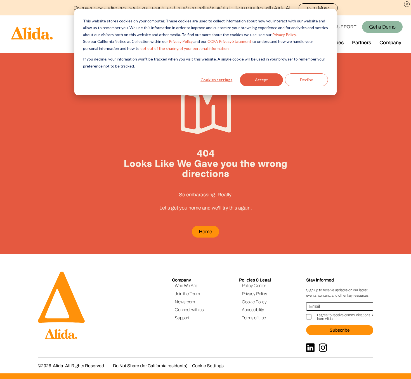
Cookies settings (216, 79)
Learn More (316, 8)
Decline (306, 79)
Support (345, 26)
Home (205, 231)
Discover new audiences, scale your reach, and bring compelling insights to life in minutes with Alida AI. (201, 8)
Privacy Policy (284, 34)
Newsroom (185, 301)
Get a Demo (382, 27)
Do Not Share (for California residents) (150, 365)
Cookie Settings (208, 365)
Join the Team (187, 293)
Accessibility (253, 309)
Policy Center (254, 285)
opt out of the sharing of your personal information (184, 48)
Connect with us (189, 309)
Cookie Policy (254, 301)
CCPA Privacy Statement (229, 41)
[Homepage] (26, 34)
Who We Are (186, 285)
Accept (261, 79)
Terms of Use (254, 317)
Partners (361, 42)
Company (390, 42)
